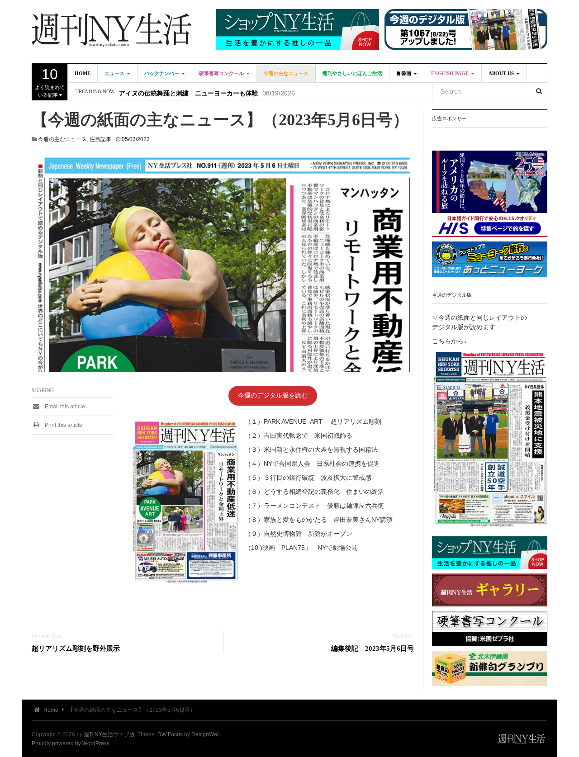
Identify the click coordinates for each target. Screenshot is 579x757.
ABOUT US (502, 73)
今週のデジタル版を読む (273, 395)
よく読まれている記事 (50, 82)
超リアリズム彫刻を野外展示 (76, 648)
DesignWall (205, 734)
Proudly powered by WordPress (70, 743)
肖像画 (404, 73)
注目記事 (100, 139)
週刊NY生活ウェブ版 (109, 734)
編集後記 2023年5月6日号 (372, 648)
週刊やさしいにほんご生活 (352, 73)
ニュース (115, 73)
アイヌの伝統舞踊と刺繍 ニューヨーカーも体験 (188, 91)
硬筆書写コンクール (222, 73)
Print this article (62, 425)
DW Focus (170, 734)
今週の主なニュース (286, 73)
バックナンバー (162, 73)
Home (82, 73)
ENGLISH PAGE (450, 73)
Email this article (64, 406)
